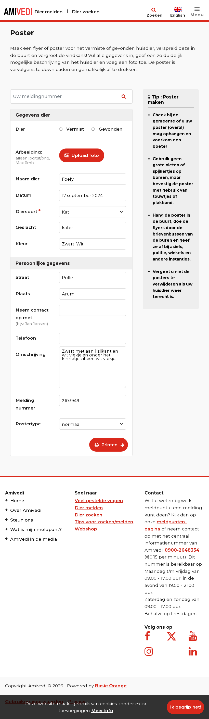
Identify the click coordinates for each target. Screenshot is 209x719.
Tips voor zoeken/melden (104, 521)
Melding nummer (25, 404)
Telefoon (26, 338)
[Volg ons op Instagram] (150, 654)
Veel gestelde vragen (99, 500)
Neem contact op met (32, 316)
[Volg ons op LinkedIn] (194, 654)
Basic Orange (111, 685)
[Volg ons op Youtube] (194, 639)
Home (17, 500)
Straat (22, 277)
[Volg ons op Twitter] (171, 636)
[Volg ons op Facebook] (150, 639)
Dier (20, 129)
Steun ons (21, 520)
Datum (23, 195)
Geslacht (26, 227)
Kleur (22, 243)
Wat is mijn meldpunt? (36, 529)
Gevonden (111, 129)
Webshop (86, 528)
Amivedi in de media (33, 539)
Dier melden (48, 11)
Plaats (23, 293)
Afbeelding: (33, 157)
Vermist (75, 129)
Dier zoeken (86, 11)
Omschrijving (31, 354)
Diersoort (28, 211)
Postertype (28, 423)
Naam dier (28, 178)
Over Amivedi (25, 510)
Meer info (102, 710)
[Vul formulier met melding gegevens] (124, 96)
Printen (108, 444)
